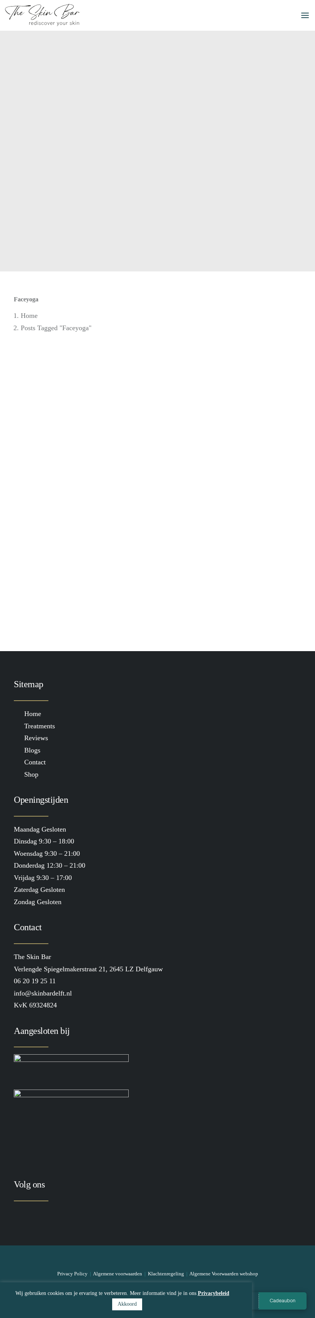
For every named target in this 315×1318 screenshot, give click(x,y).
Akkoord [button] (127, 1304)
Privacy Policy (72, 1274)
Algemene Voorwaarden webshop (223, 1274)
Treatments (39, 726)
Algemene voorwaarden (117, 1274)
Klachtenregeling (166, 1274)
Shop (31, 774)
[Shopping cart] (275, 15)
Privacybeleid (213, 1293)
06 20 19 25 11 (35, 981)
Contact (35, 762)
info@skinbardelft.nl (43, 993)
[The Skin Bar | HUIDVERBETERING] (42, 15)
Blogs (32, 750)
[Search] (262, 15)
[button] (301, 15)
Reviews (36, 738)
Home (29, 315)
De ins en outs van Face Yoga (74, 558)
